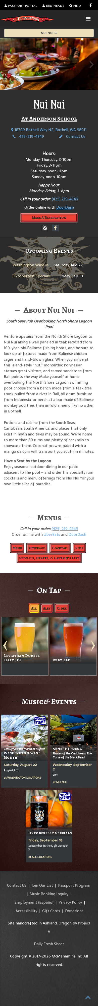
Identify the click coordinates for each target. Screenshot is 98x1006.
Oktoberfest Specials (31, 276)
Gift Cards (51, 911)
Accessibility (26, 911)
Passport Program (74, 885)
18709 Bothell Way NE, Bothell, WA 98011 (50, 130)
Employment (25, 902)
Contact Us (75, 136)
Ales (47, 608)
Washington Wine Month (35, 265)
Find (76, 5)
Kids (79, 548)
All (34, 608)
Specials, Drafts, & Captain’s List (49, 558)
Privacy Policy (70, 902)
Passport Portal (22, 5)
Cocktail (60, 548)
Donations (74, 911)
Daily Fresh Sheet (49, 944)
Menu (17, 548)
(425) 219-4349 (65, 199)
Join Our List (42, 885)
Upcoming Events (49, 251)
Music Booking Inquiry (49, 894)
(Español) (46, 902)
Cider (62, 608)
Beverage (37, 548)
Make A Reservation (49, 217)
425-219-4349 (31, 136)
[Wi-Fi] (44, 228)
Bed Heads (54, 5)
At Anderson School (49, 119)
